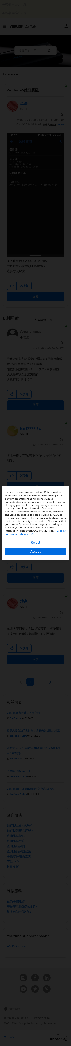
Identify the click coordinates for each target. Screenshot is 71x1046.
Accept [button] (35, 551)
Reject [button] (35, 542)
